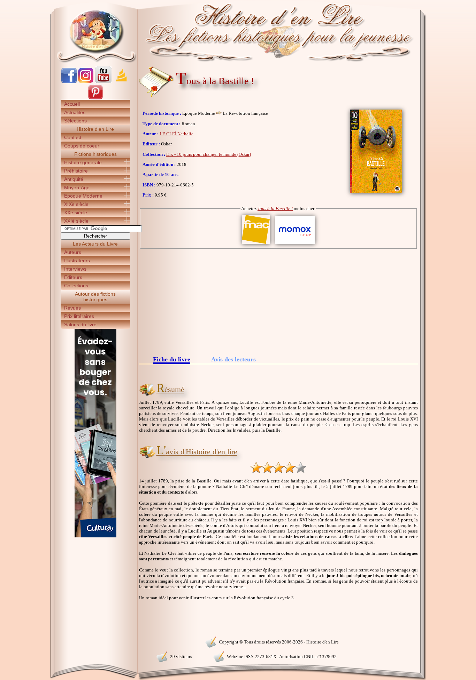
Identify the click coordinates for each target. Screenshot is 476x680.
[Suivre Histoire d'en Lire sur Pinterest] (95, 98)
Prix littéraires (79, 316)
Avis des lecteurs (233, 359)
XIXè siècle (76, 204)
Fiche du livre (171, 360)
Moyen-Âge (77, 187)
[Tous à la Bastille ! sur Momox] (294, 244)
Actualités (74, 112)
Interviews (75, 269)
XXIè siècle (76, 221)
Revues (72, 308)
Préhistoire (76, 171)
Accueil (72, 104)
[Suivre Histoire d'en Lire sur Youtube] (103, 81)
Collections (76, 285)
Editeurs (73, 277)
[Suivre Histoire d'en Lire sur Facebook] (69, 81)
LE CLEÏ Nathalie (176, 133)
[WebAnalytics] (95, 641)
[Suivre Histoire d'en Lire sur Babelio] (121, 81)
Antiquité (73, 179)
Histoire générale (83, 162)
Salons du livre (80, 324)
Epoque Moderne (83, 196)
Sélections (75, 120)
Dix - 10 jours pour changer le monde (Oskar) (208, 154)
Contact (72, 137)
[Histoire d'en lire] (238, 31)
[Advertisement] (278, 301)
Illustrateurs (77, 260)
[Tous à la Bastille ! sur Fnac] (255, 244)
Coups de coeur (81, 146)
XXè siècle (75, 212)
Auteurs (72, 252)
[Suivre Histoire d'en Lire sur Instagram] (85, 81)
